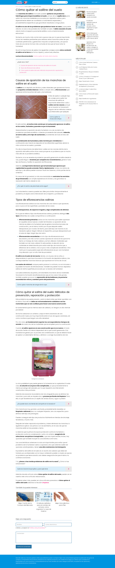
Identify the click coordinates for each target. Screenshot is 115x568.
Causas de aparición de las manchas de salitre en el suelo (38, 65)
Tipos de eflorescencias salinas (30, 68)
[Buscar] (66, 2)
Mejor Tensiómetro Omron (86, 81)
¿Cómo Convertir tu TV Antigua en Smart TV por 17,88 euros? (89, 77)
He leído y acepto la (31, 527)
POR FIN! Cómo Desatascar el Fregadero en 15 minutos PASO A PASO (88, 103)
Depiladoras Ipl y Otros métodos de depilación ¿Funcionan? (88, 85)
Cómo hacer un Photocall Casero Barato (88, 95)
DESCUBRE (95, 2)
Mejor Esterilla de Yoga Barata (87, 98)
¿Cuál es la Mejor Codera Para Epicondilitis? (87, 90)
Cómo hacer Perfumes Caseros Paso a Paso (88, 63)
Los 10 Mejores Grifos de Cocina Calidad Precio (88, 68)
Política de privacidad (37, 528)
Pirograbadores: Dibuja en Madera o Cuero (89, 72)
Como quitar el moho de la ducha (45, 56)
